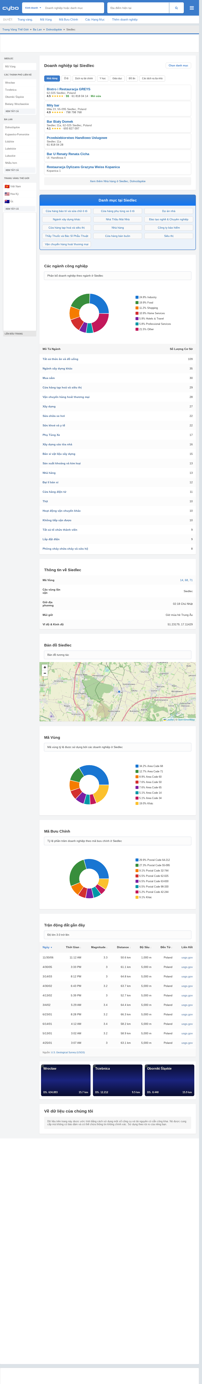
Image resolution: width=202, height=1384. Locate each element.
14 (181, 580)
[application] (88, 313)
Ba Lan (37, 29)
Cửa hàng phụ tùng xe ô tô (118, 211)
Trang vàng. (25, 19)
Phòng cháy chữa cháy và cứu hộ (65, 548)
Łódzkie (9, 141)
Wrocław (10, 82)
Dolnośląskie (54, 29)
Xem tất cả (12, 111)
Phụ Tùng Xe (51, 434)
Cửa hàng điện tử (54, 491)
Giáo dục (117, 78)
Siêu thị (168, 235)
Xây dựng (49, 406)
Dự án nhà (168, 211)
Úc (9, 201)
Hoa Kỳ (12, 194)
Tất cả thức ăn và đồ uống (60, 359)
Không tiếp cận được (57, 520)
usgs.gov (187, 957)
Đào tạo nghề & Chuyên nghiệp (168, 219)
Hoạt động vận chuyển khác (62, 510)
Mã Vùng (46, 19)
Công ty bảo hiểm (169, 227)
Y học (103, 78)
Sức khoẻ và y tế (54, 425)
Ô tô (66, 78)
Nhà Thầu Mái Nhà (118, 219)
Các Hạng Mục (95, 19)
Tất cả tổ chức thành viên (60, 529)
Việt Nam (13, 186)
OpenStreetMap (186, 719)
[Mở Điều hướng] (192, 8)
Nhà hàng (52, 78)
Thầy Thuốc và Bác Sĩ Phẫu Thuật (66, 235)
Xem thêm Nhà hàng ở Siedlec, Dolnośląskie (118, 181)
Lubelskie (10, 148)
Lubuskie (10, 155)
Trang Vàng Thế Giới (15, 29)
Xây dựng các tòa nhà (57, 444)
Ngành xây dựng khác (66, 219)
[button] (45, 667)
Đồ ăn (132, 78)
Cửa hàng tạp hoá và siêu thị (67, 227)
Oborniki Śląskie (14, 96)
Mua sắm (49, 378)
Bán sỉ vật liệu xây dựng (59, 453)
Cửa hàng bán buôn (117, 235)
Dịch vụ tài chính (84, 78)
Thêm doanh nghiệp (124, 19)
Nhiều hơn (11, 162)
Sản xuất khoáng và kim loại (62, 463)
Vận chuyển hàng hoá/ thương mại (66, 244)
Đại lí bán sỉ (50, 482)
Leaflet (170, 719)
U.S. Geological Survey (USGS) (68, 1052)
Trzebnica (10, 89)
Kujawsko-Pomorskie (17, 134)
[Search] (176, 7)
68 (186, 580)
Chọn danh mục (178, 65)
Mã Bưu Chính (68, 19)
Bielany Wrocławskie (17, 104)
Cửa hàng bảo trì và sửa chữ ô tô (66, 211)
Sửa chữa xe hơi (54, 415)
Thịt (45, 501)
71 (191, 580)
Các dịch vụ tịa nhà (152, 78)
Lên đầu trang (14, 334)
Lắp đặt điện (51, 539)
